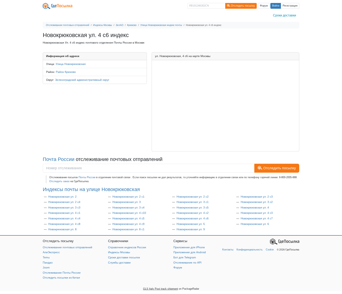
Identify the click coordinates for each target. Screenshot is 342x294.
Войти (275, 5)
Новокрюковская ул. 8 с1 (128, 229)
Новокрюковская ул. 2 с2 (193, 196)
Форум (264, 5)
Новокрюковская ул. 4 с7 (257, 218)
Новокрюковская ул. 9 (191, 229)
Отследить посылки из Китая (61, 277)
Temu (46, 257)
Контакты (227, 249)
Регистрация (290, 5)
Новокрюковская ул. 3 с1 (193, 202)
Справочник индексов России (127, 247)
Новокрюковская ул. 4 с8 (64, 223)
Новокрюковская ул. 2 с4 (64, 202)
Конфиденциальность (250, 249)
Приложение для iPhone (189, 247)
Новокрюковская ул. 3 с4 (128, 207)
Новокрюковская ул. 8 (62, 229)
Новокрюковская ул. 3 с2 (257, 202)
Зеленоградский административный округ (82, 79)
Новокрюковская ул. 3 (126, 202)
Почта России (58, 159)
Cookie (270, 249)
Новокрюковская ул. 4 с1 (64, 212)
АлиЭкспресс (51, 252)
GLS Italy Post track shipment (160, 288)
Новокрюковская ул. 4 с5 (128, 218)
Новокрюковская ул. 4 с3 (257, 212)
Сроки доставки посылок (124, 257)
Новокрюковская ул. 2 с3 (257, 196)
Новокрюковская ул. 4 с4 (64, 218)
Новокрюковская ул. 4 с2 (193, 212)
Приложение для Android (189, 252)
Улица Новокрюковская (71, 64)
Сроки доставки (284, 15)
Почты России (87, 177)
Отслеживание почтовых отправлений (67, 247)
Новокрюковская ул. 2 (62, 196)
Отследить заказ (59, 181)
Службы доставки (119, 262)
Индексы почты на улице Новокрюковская (91, 189)
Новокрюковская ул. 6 (255, 223)
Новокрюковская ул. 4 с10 (129, 212)
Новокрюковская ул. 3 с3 (64, 207)
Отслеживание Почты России (62, 272)
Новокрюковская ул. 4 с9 (128, 223)
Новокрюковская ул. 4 (255, 207)
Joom (46, 267)
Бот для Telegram (184, 257)
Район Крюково (66, 71)
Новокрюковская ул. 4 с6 (193, 218)
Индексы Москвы (119, 252)
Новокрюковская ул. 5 (191, 223)
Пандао (48, 262)
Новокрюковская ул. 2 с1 (128, 196)
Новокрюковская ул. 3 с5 (193, 207)
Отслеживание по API (187, 262)
